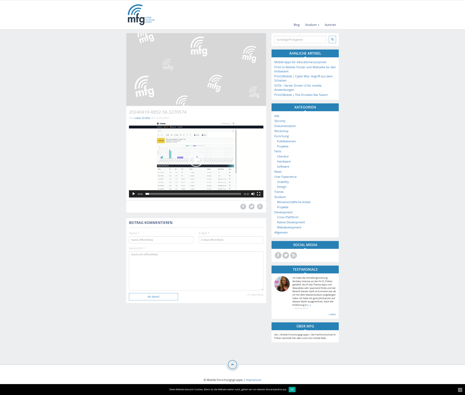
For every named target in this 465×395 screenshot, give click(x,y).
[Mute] (253, 194)
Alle (276, 116)
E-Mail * (204, 233)
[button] (196, 159)
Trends (279, 192)
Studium (311, 25)
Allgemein (281, 232)
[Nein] (460, 390)
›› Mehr (332, 314)
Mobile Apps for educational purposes (300, 62)
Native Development (291, 222)
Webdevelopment (289, 227)
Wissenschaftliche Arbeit (294, 202)
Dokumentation (285, 126)
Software (283, 167)
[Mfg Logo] (141, 14)
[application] (196, 159)
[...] (309, 305)
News (278, 172)
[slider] (193, 194)
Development (283, 212)
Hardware (284, 161)
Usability (283, 182)
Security (279, 121)
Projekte (282, 146)
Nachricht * (137, 248)
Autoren (330, 25)
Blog (297, 25)
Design (281, 187)
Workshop (281, 131)
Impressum (253, 380)
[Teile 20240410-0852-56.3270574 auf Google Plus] (259, 206)
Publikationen (286, 141)
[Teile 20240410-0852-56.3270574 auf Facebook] (242, 206)
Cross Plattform (288, 217)
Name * (134, 233)
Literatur (283, 156)
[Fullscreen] (258, 194)
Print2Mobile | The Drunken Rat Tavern (301, 95)
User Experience (285, 177)
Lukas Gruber (142, 118)
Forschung (281, 136)
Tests (277, 151)
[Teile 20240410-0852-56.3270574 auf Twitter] (251, 206)
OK (292, 389)
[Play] (134, 194)
